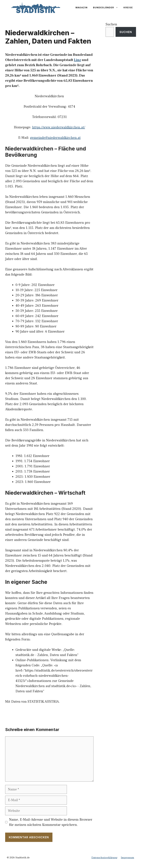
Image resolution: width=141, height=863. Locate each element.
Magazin (81, 7)
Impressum (127, 857)
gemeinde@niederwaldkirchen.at (55, 137)
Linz (77, 60)
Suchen (111, 24)
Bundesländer (103, 7)
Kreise (128, 7)
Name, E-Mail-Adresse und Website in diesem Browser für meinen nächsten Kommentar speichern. (50, 822)
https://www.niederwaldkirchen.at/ (58, 127)
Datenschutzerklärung (104, 857)
